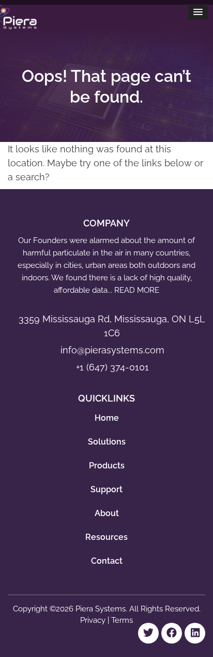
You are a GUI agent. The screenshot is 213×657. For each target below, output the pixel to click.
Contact (107, 561)
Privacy (94, 620)
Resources (106, 537)
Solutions (107, 442)
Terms (122, 620)
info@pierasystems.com (112, 350)
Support (106, 489)
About (107, 513)
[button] (198, 12)
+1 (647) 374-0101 (112, 367)
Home (107, 418)
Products (107, 465)
